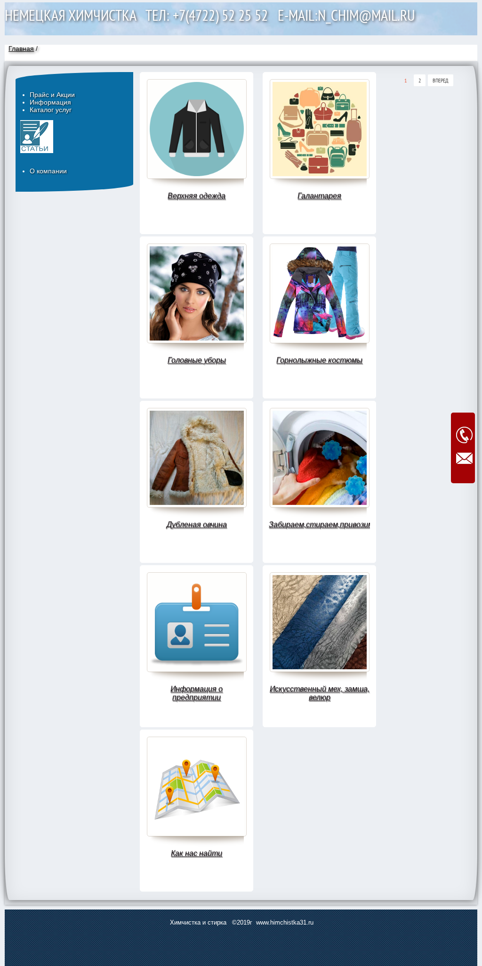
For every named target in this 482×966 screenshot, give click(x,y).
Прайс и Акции (52, 94)
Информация (50, 102)
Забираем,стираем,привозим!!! (319, 524)
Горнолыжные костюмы (319, 360)
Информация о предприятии (196, 693)
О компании (48, 171)
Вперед (441, 80)
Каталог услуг (51, 110)
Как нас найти (196, 853)
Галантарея (319, 196)
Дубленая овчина (197, 524)
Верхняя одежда (196, 196)
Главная (21, 48)
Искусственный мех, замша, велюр (320, 693)
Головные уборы (197, 360)
